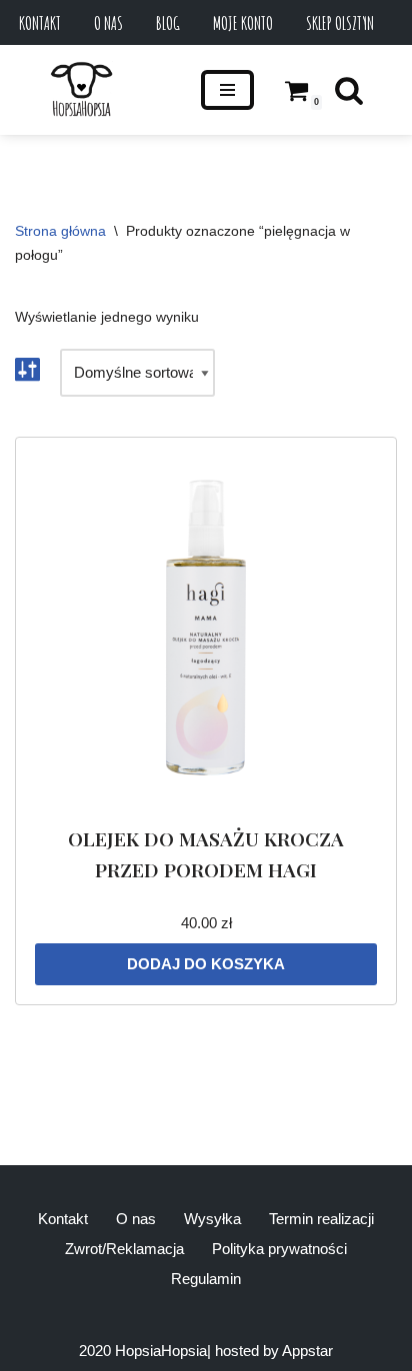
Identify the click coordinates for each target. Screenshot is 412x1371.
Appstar (307, 1350)
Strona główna (60, 231)
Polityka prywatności (279, 1248)
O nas (108, 23)
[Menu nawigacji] (227, 90)
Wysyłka (212, 1218)
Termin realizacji (321, 1218)
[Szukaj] (349, 90)
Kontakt (40, 23)
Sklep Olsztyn (340, 23)
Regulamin (206, 1278)
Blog (168, 23)
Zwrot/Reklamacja (124, 1248)
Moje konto (243, 23)
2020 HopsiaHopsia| (145, 1350)
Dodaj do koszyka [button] (206, 963)
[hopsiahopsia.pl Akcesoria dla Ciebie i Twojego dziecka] (81, 90)
